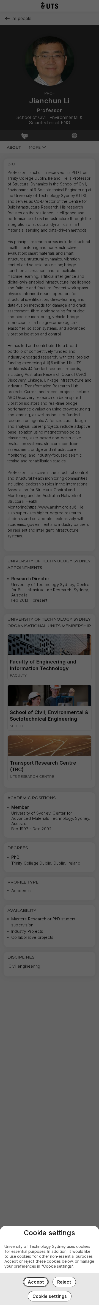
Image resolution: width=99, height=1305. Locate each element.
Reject (64, 1282)
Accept (36, 1282)
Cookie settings (49, 1296)
